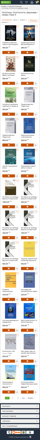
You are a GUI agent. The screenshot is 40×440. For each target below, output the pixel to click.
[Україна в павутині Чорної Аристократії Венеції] (10, 33)
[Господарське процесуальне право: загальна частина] (29, 280)
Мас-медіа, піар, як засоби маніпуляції (28, 353)
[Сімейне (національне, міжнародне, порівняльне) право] (10, 280)
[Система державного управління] (10, 311)
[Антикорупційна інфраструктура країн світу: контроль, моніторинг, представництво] (29, 372)
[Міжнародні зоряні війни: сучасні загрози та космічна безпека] (29, 156)
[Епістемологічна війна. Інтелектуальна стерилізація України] (29, 64)
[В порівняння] (17, 52)
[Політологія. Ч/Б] (10, 341)
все (23, 398)
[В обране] (17, 26)
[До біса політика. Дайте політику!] (10, 64)
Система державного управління (10, 322)
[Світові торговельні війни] (10, 156)
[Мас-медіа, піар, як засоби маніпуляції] (29, 341)
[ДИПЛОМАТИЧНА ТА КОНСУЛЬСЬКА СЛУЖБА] (29, 311)
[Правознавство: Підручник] (29, 95)
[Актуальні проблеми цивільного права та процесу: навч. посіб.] (10, 95)
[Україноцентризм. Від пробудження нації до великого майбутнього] (29, 33)
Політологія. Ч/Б (8, 352)
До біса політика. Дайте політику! (8, 75)
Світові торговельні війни (9, 168)
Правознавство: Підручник (27, 106)
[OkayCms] (30, 437)
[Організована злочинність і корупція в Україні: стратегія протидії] (10, 372)
